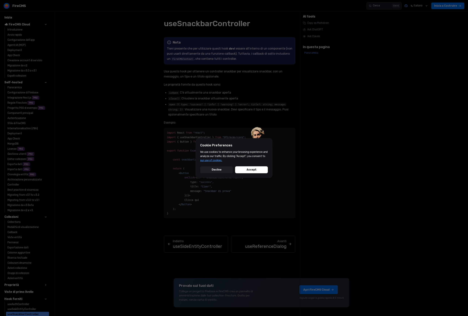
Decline (217, 169)
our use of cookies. (211, 160)
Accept (251, 169)
